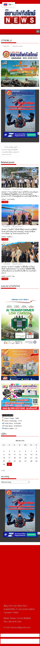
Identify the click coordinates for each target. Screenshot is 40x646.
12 (20, 454)
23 (4, 461)
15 (36, 454)
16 (4, 458)
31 (9, 464)
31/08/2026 (6, 189)
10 (9, 454)
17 (9, 458)
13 (25, 454)
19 (20, 458)
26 (20, 461)
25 (15, 461)
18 (15, 458)
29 (36, 461)
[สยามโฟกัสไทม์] (3, 31)
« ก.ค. (3, 470)
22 (36, 458)
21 (31, 458)
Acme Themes (21, 642)
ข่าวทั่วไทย (5, 202)
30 (4, 464)
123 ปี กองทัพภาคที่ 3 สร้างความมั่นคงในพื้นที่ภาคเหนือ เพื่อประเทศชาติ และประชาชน (10, 150)
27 (25, 461)
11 (15, 454)
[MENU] (37, 31)
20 (25, 458)
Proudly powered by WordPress (12, 640)
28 (31, 461)
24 (9, 461)
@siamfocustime (18, 46)
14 (31, 454)
